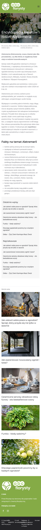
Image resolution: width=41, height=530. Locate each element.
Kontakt (37, 520)
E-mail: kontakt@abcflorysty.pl (17, 521)
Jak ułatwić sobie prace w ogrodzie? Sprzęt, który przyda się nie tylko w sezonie (19, 323)
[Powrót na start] (13, 6)
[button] (39, 6)
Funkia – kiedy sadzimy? (13, 434)
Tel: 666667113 (10, 521)
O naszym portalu (30, 522)
